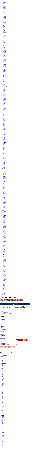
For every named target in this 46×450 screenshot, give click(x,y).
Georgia (3, 39)
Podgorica (5, 35)
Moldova (4, 7)
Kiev (4, 130)
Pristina (4, 121)
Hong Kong (3, 409)
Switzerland (3, 384)
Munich (2, 423)
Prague (4, 102)
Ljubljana (5, 28)
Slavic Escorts (3, 295)
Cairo (2, 400)
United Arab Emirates (4, 387)
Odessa (4, 47)
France (2, 369)
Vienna (2, 443)
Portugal (2, 379)
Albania (3, 38)
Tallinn (4, 27)
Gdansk (5, 16)
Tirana (4, 164)
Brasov (4, 53)
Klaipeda (5, 24)
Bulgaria (3, 12)
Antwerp (2, 391)
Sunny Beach (3, 439)
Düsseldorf (3, 407)
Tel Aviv (2, 441)
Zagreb (4, 29)
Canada (2, 365)
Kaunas (5, 107)
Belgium (2, 362)
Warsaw (5, 57)
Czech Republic (4, 18)
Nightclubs (3, 210)
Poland (3, 15)
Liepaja (4, 26)
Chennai (2, 402)
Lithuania (4, 106)
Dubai (2, 405)
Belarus (3, 3)
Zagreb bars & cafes (5, 355)
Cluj (4, 11)
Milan (2, 420)
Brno (4, 19)
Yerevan (5, 41)
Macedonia (4, 36)
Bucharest (5, 9)
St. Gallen (2, 438)
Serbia (3, 73)
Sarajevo (5, 159)
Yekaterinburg (3, 446)
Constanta (5, 52)
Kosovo (3, 37)
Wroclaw (5, 17)
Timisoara (5, 135)
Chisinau (5, 91)
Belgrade (5, 32)
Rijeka (4, 31)
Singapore (3, 381)
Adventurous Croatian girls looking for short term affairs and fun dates (11, 344)
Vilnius (4, 23)
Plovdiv (5, 14)
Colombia (2, 366)
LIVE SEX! (3, 0)
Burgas (4, 97)
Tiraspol (5, 8)
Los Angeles (3, 415)
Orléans (2, 426)
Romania (4, 92)
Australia (2, 360)
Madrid (2, 418)
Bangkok (2, 393)
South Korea (3, 383)
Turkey (2, 385)
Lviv (4, 48)
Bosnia (3, 33)
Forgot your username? (4, 329)
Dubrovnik (5, 72)
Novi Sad (5, 116)
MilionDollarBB (15, 345)
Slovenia (3, 111)
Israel (2, 373)
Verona (2, 444)
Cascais (2, 401)
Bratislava (5, 62)
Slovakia (3, 20)
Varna (4, 13)
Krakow (5, 58)
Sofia (4, 96)
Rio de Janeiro (3, 432)
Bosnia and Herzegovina (4, 363)
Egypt (2, 368)
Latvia (3, 25)
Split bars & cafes (4, 354)
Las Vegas (3, 416)
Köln (2, 413)
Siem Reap (3, 435)
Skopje (4, 120)
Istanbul (2, 410)
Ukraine (3, 4)
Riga (4, 67)
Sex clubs (2, 126)
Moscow (5, 2)
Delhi (2, 404)
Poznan (4, 101)
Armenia (3, 82)
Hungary (4, 63)
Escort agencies (3, 1)
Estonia (3, 68)
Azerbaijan (4, 125)
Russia (3, 43)
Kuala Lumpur (3, 414)
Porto (2, 428)
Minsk (4, 87)
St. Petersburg (5, 86)
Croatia (3, 112)
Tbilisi (4, 40)
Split (4, 30)
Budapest (5, 22)
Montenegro (4, 34)
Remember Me (2, 326)
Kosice (4, 21)
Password (2, 324)
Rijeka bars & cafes (4, 353)
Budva (4, 77)
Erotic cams (3, 294)
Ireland (2, 372)
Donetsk (5, 6)
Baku (4, 42)
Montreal (2, 422)
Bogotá (2, 396)
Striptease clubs (3, 168)
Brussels (2, 398)
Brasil (2, 364)
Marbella (2, 419)
